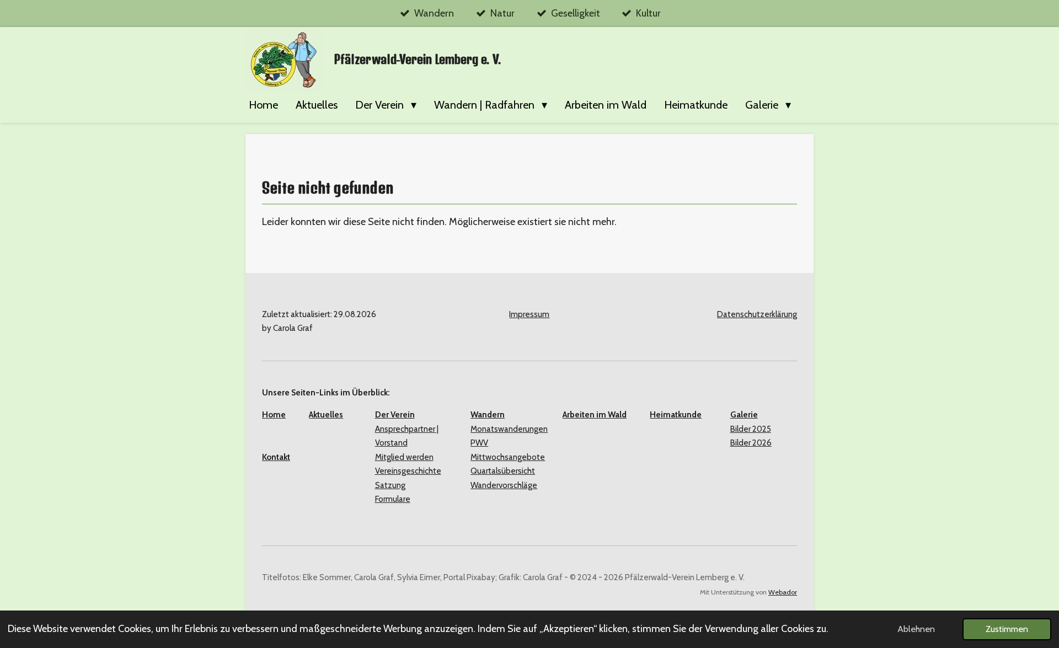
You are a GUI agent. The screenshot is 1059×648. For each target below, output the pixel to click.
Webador (782, 592)
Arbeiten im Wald (595, 415)
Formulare (392, 499)
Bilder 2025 (750, 429)
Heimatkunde (676, 415)
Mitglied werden (404, 457)
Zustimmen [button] (1007, 628)
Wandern (487, 415)
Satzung (390, 485)
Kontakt (276, 457)
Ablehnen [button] (916, 628)
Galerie (744, 415)
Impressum (529, 314)
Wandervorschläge (503, 485)
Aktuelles (326, 415)
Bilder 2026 (751, 443)
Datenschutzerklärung (757, 314)
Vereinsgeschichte (408, 471)
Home (274, 415)
